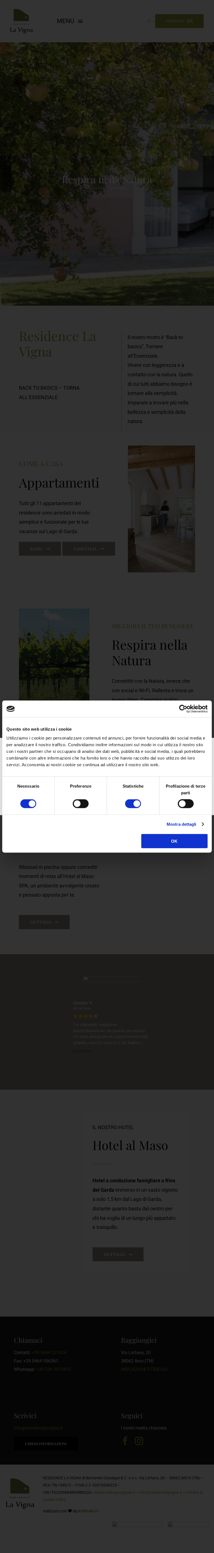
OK (174, 841)
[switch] (81, 803)
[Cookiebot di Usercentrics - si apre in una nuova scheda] (183, 709)
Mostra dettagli (181, 824)
